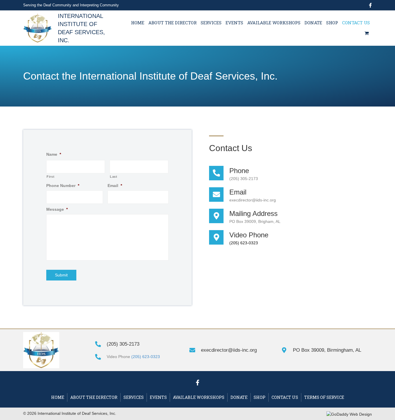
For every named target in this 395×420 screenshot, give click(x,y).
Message (57, 209)
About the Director (93, 397)
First (50, 176)
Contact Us (285, 397)
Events (158, 397)
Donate (239, 397)
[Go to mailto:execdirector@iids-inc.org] (287, 195)
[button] (197, 382)
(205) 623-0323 (243, 243)
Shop (259, 397)
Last (113, 176)
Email (115, 185)
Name (53, 154)
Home (57, 397)
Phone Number (62, 185)
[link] (137, 23)
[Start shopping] (367, 33)
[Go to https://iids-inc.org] (68, 27)
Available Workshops (198, 397)
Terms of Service (324, 397)
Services (133, 397)
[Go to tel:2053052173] (287, 173)
